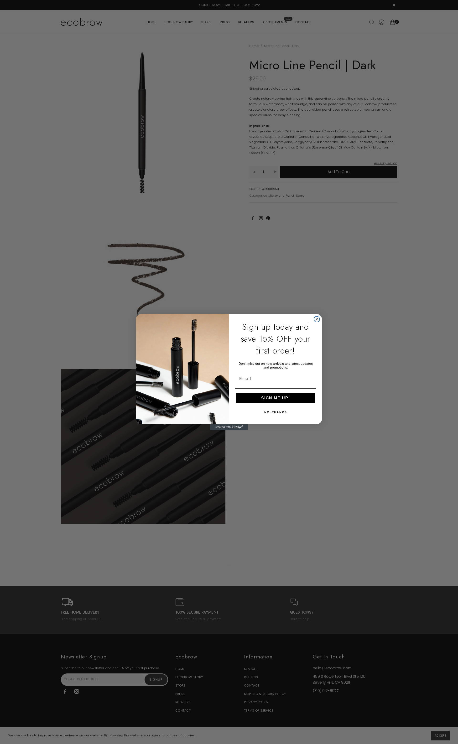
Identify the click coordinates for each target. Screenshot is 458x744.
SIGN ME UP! (275, 398)
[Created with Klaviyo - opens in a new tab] (229, 427)
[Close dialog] (317, 319)
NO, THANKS (275, 412)
